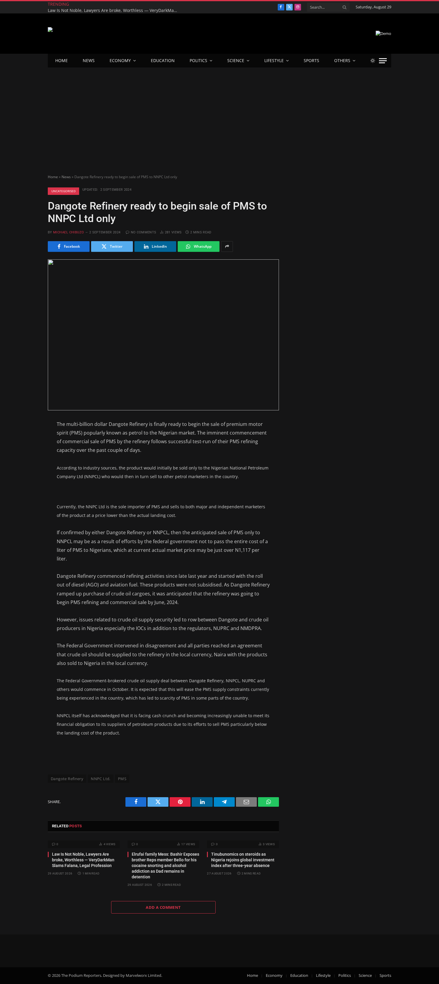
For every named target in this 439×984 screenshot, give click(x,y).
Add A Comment (163, 907)
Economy (120, 60)
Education (163, 60)
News (89, 60)
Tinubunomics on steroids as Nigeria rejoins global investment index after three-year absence (242, 860)
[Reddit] (26, 497)
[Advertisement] (219, 112)
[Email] (26, 483)
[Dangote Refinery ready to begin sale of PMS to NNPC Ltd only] (163, 334)
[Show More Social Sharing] (227, 246)
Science (235, 60)
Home (61, 60)
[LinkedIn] (26, 468)
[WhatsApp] (26, 512)
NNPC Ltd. (100, 778)
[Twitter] (26, 454)
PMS (122, 778)
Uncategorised (63, 191)
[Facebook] (26, 439)
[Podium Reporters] (83, 33)
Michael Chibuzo (68, 232)
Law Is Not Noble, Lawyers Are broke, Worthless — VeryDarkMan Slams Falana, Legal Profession (115, 10)
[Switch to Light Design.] (372, 60)
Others (342, 60)
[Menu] (383, 60)
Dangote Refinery (67, 778)
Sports (311, 60)
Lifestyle (274, 60)
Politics (198, 60)
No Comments (143, 232)
